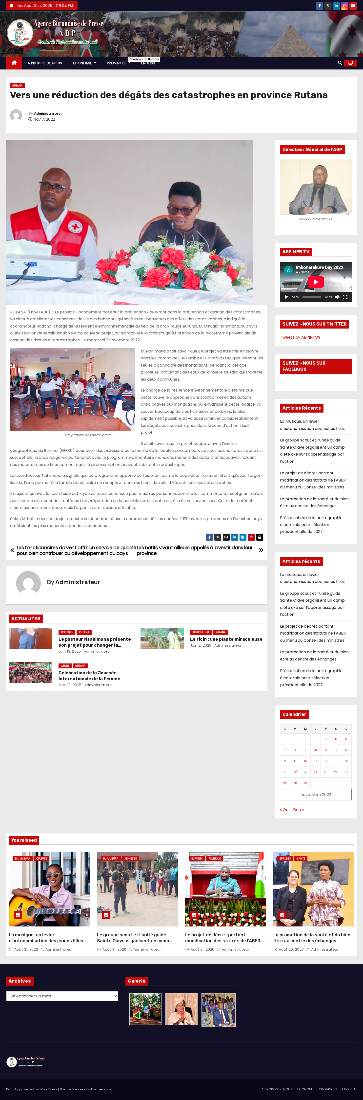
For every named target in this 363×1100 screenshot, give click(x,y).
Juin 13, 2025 (70, 651)
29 (295, 783)
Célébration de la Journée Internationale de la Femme (89, 676)
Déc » (298, 810)
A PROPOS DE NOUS (45, 63)
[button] (340, 63)
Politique (67, 632)
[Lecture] (286, 297)
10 (315, 750)
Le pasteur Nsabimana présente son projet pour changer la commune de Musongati (95, 645)
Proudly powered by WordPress (32, 1089)
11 (326, 750)
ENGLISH (148, 63)
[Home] (14, 63)
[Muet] (337, 297)
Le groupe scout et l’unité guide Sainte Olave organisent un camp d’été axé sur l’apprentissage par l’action (133, 943)
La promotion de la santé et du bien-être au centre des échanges (312, 938)
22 (295, 772)
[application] (316, 282)
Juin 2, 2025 (200, 645)
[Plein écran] (345, 297)
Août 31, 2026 (26, 949)
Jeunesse (130, 858)
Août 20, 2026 (292, 949)
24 (315, 772)
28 (285, 783)
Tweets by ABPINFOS (300, 337)
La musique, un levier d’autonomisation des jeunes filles (46, 938)
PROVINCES (121, 61)
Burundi (196, 858)
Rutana (17, 86)
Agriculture (201, 632)
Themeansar (101, 1089)
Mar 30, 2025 (70, 684)
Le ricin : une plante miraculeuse (226, 639)
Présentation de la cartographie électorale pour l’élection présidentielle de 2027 (311, 525)
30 (305, 783)
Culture (41, 858)
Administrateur (48, 113)
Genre (65, 666)
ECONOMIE (83, 63)
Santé (301, 858)
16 (305, 761)
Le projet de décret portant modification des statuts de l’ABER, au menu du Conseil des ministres (313, 480)
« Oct (285, 810)
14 (285, 761)
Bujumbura (22, 858)
